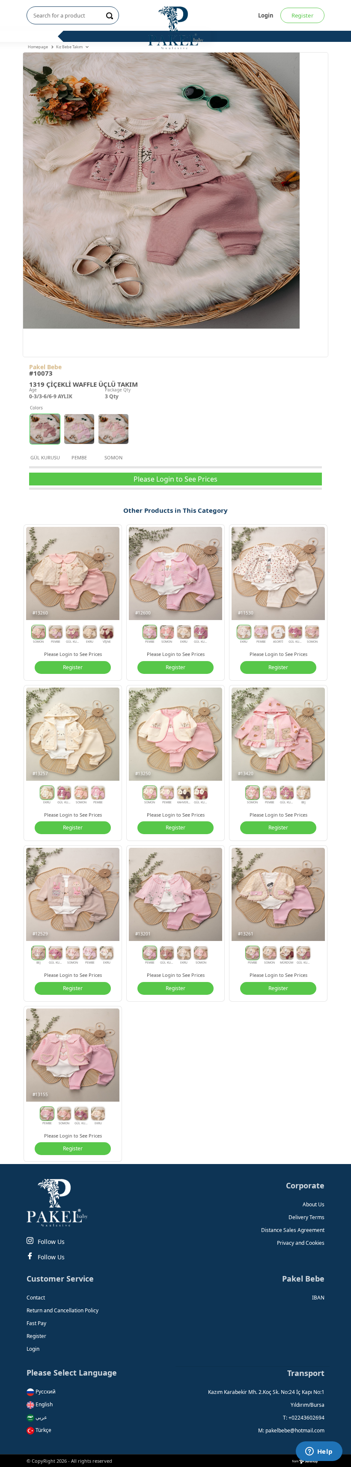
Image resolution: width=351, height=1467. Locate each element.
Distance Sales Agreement (292, 1230)
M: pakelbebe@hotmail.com (291, 1430)
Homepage (38, 47)
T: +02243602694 (303, 1417)
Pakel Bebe (45, 367)
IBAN (318, 1297)
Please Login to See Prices (175, 479)
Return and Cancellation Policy (62, 1310)
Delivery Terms (306, 1217)
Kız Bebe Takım (69, 47)
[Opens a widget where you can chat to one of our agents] (318, 1452)
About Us (313, 1204)
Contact (36, 1297)
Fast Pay (36, 1323)
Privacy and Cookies (300, 1243)
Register (302, 15)
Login (266, 15)
